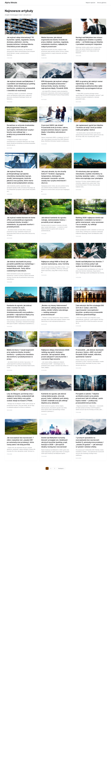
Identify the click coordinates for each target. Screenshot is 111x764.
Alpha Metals (11, 2)
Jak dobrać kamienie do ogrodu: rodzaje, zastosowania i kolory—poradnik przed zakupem (53, 220)
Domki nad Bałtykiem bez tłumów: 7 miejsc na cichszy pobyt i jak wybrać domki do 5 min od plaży (90, 264)
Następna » (61, 468)
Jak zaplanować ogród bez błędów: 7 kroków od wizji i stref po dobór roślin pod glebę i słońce (89, 127)
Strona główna (101, 2)
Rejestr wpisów (90, 2)
